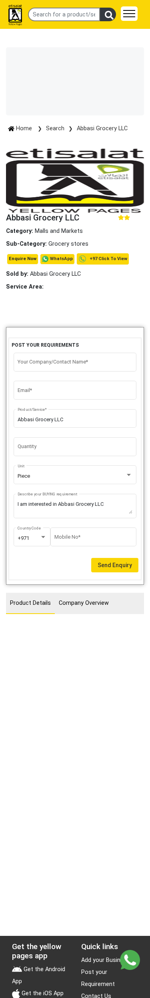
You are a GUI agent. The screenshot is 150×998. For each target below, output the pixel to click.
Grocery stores (68, 243)
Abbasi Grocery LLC (102, 128)
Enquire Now (22, 258)
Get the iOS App (42, 993)
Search (55, 128)
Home (24, 128)
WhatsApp (61, 258)
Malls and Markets (59, 231)
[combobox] (75, 476)
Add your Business (105, 960)
